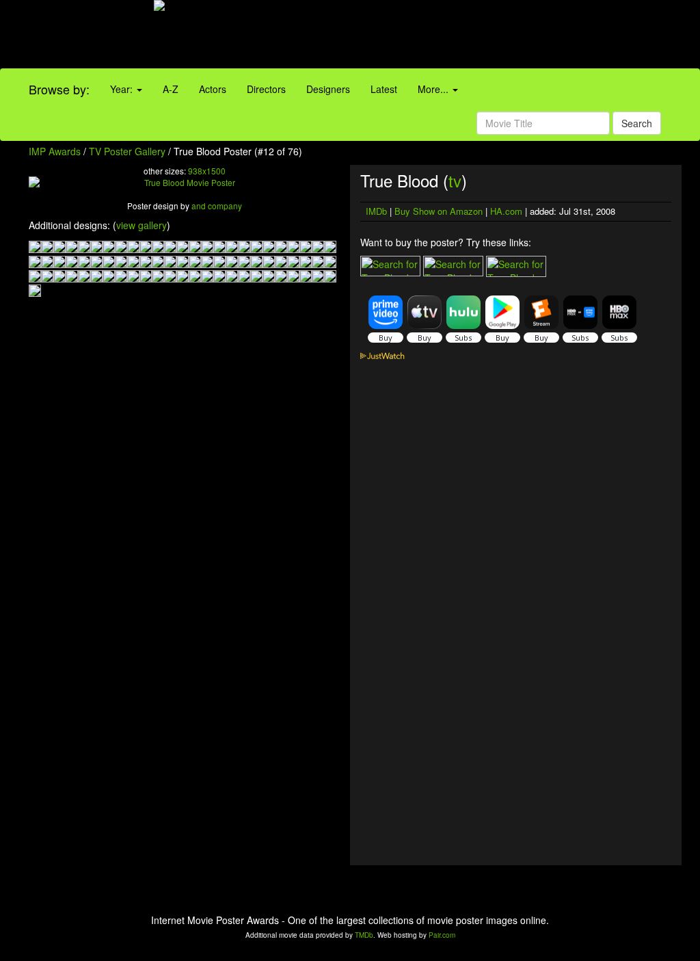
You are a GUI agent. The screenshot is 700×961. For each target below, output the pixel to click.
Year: (122, 89)
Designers (328, 89)
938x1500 (207, 170)
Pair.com (442, 935)
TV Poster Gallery (127, 151)
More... (434, 89)
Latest (384, 89)
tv (454, 180)
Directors (266, 89)
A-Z (170, 89)
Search (636, 123)
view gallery (141, 225)
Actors (212, 89)
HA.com (506, 211)
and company (216, 205)
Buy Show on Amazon (438, 211)
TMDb (364, 935)
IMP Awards (55, 151)
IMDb (376, 211)
